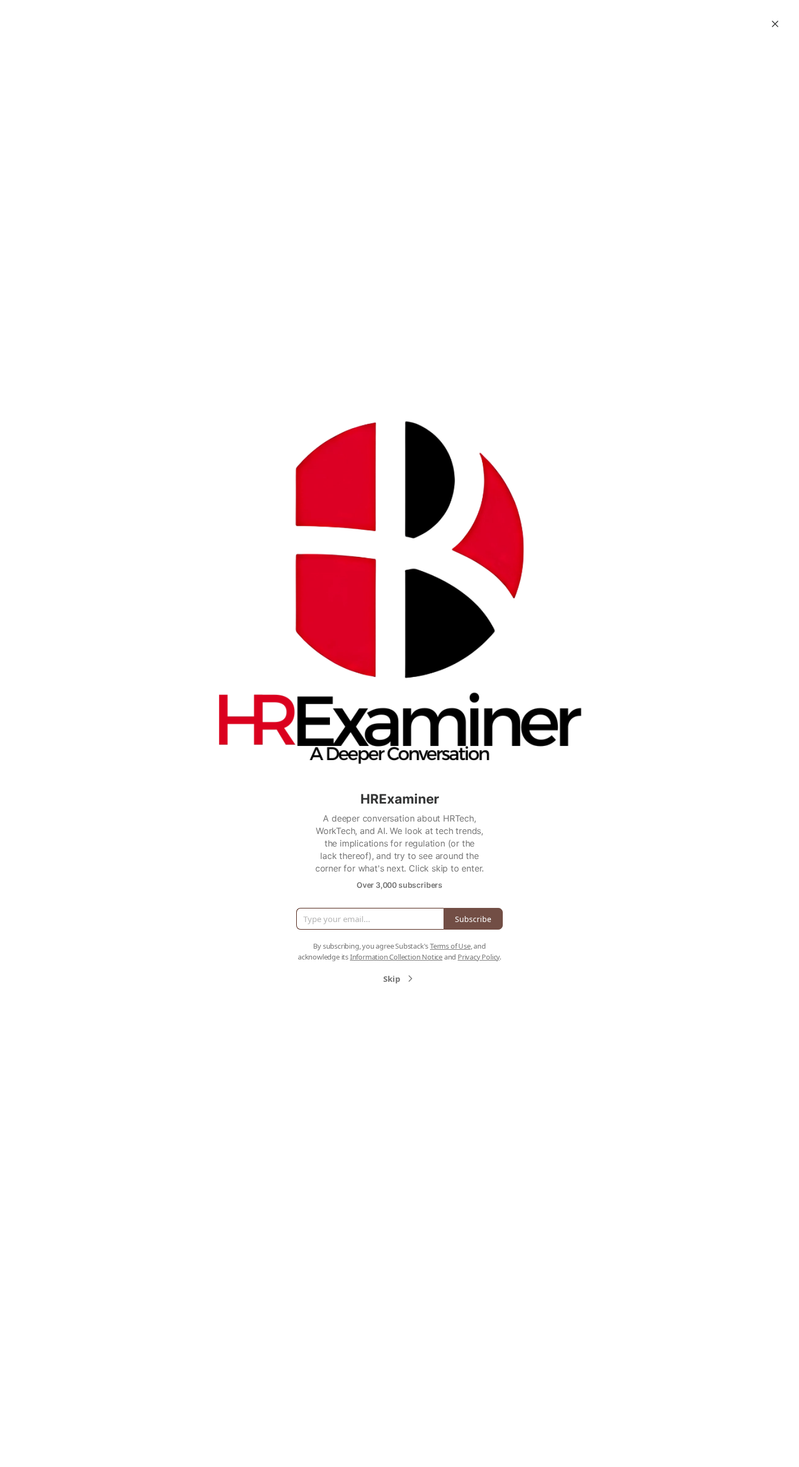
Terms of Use (450, 946)
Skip (392, 978)
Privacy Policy (479, 957)
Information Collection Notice (396, 957)
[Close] (775, 24)
